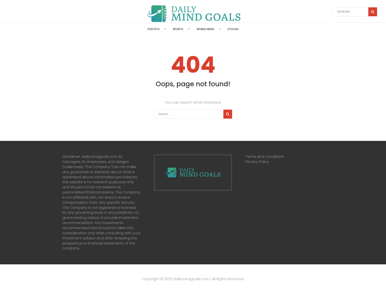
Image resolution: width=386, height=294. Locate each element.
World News (205, 29)
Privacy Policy (257, 161)
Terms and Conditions (264, 156)
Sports (178, 29)
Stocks (233, 29)
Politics (153, 29)
